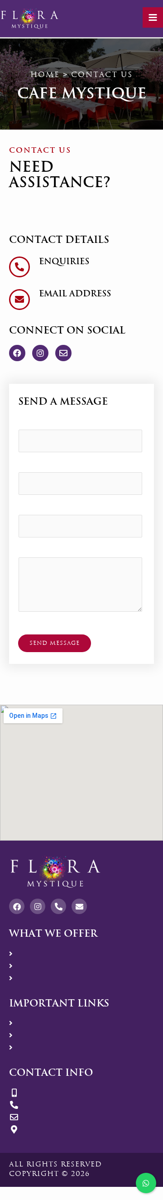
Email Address (46, 466)
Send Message (54, 642)
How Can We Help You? (62, 552)
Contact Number (49, 509)
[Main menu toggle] (153, 17)
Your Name (40, 424)
